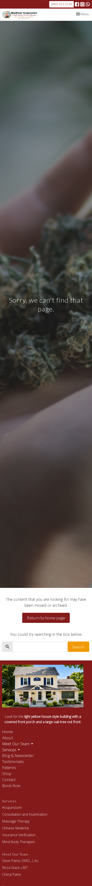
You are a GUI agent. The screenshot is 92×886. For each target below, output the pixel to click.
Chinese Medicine (15, 828)
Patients (9, 767)
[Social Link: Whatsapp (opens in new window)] (88, 4)
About (7, 737)
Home (7, 731)
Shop (6, 773)
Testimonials (13, 761)
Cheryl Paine (11, 874)
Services (9, 749)
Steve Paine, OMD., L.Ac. (20, 860)
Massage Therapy (16, 821)
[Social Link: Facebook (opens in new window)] (77, 4)
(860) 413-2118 (61, 4)
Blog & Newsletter (18, 755)
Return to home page (46, 617)
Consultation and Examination (24, 814)
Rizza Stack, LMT (15, 867)
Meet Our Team (16, 743)
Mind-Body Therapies (18, 841)
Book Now (11, 785)
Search (78, 646)
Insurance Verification (18, 835)
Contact (9, 779)
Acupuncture (12, 807)
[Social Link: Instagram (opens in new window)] (82, 4)
